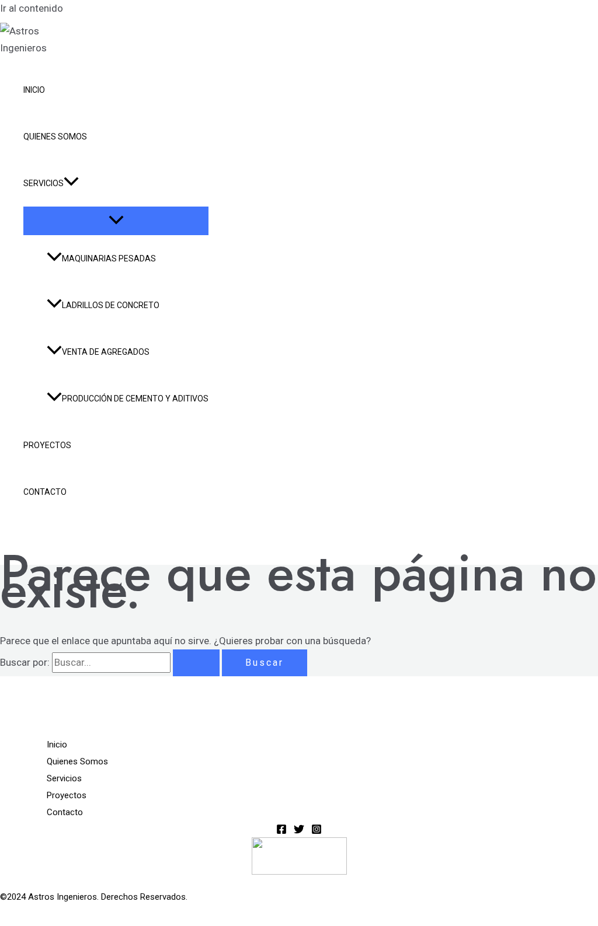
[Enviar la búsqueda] (196, 662)
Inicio (34, 90)
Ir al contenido (31, 8)
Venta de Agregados (106, 352)
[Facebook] (281, 831)
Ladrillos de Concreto (110, 305)
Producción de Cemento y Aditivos (135, 398)
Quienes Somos (55, 136)
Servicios (43, 183)
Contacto (45, 492)
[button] (71, 183)
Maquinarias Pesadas (109, 258)
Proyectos (47, 445)
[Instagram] (316, 831)
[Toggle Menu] (115, 221)
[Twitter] (299, 831)
